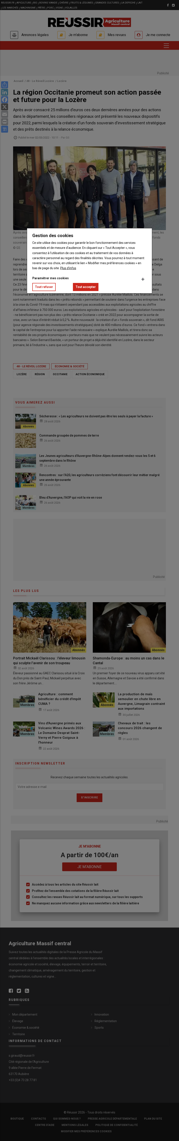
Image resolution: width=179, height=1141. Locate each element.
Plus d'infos (68, 268)
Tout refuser (44, 287)
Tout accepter (86, 287)
